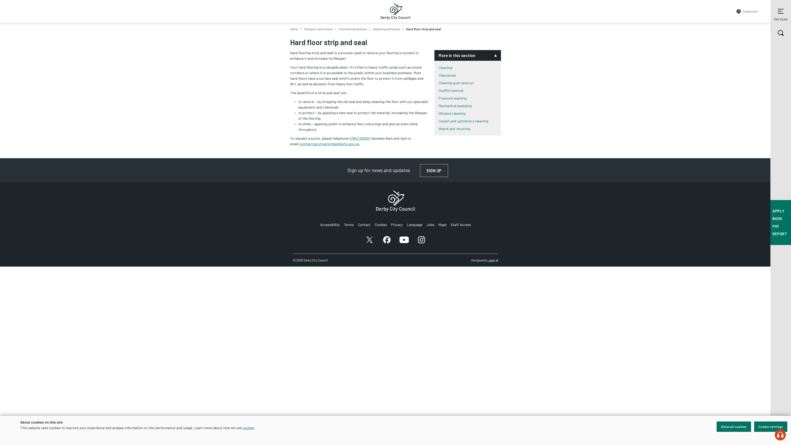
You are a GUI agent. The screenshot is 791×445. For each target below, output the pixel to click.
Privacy (397, 224)
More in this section (457, 55)
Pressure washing (453, 98)
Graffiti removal (451, 90)
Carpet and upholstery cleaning (463, 121)
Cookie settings (770, 427)
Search (780, 33)
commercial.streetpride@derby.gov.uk (329, 144)
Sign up (437, 170)
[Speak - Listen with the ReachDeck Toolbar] (780, 434)
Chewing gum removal (456, 83)
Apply (778, 211)
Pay (775, 226)
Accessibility (330, 224)
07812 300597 (360, 138)
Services (780, 19)
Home (294, 29)
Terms (349, 224)
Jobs (430, 224)
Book (777, 218)
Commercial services (353, 29)
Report (779, 234)
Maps (442, 224)
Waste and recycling (454, 128)
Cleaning (445, 67)
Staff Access (461, 224)
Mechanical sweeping (455, 105)
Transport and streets (318, 29)
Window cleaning (452, 113)
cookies (248, 427)
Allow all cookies (734, 427)
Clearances (447, 75)
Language (414, 224)
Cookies (381, 224)
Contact (364, 224)
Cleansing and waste (386, 29)
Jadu (493, 260)
